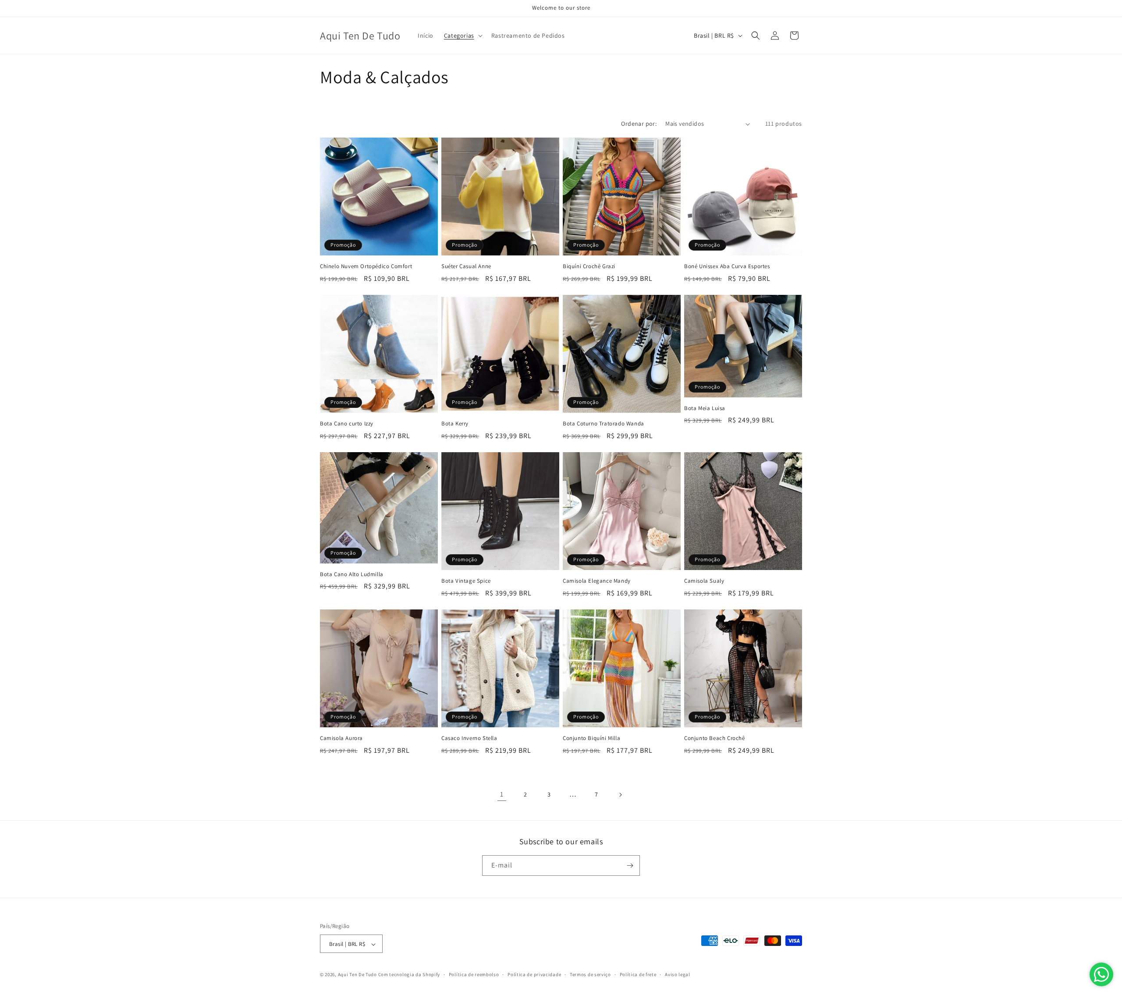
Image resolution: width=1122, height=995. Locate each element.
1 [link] (502, 794)
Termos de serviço (590, 974)
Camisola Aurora (341, 738)
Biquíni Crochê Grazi (589, 266)
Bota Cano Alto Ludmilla (351, 574)
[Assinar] (629, 865)
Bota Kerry (455, 423)
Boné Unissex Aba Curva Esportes (727, 266)
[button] (462, 35)
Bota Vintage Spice (466, 580)
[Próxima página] (620, 794)
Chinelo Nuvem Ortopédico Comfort (366, 266)
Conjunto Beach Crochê (714, 738)
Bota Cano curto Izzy (346, 423)
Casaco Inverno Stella (469, 738)
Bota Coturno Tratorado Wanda (603, 423)
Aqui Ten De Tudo (357, 975)
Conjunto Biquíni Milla (591, 738)
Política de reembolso (474, 974)
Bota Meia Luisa (704, 408)
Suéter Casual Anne (466, 266)
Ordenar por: (639, 123)
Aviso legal (677, 974)
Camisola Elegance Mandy (597, 580)
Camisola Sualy (704, 580)
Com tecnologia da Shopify (409, 975)
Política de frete (638, 974)
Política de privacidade (534, 974)
